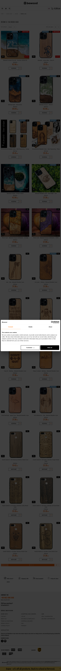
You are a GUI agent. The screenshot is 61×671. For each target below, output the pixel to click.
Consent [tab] (10, 326)
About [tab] (50, 326)
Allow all (49, 347)
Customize (29, 347)
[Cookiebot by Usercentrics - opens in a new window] (52, 322)
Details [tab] (30, 326)
